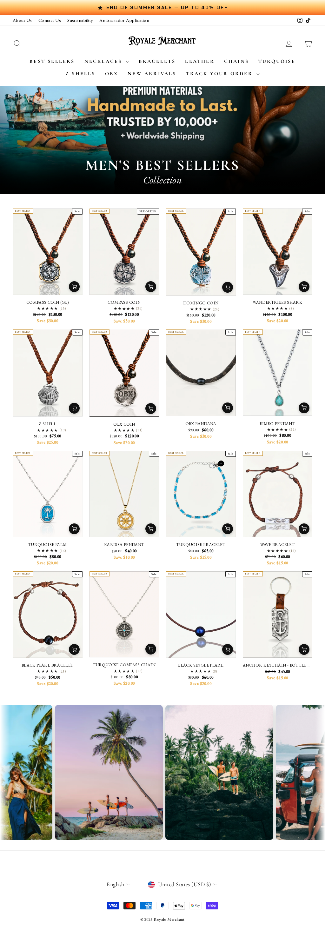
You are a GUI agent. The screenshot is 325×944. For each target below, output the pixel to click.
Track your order (220, 73)
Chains (236, 61)
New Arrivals (152, 73)
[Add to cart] (74, 286)
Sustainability (80, 20)
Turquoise (276, 61)
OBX (111, 73)
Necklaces (104, 61)
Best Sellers (52, 61)
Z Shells (80, 73)
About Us (22, 20)
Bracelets (157, 61)
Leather (199, 61)
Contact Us (49, 20)
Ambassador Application (124, 20)
